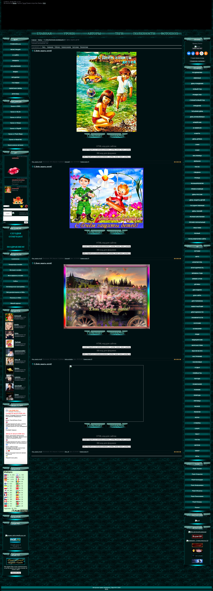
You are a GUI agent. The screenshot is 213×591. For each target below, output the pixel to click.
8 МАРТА (197, 133)
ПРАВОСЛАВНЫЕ (197, 189)
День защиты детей (37, 161)
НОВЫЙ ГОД (197, 89)
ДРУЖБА (197, 284)
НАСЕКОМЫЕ (197, 362)
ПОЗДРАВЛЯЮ (197, 72)
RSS (44, 3)
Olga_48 (67, 451)
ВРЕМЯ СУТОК (197, 279)
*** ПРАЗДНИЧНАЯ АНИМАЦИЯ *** (54, 40)
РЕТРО (197, 417)
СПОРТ (197, 428)
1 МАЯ (197, 144)
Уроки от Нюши (15, 123)
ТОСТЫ (197, 439)
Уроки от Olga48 (15, 128)
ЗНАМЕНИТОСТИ (197, 317)
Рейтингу (57, 47)
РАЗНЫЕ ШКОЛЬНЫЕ (197, 216)
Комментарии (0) (84, 161)
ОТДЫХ (197, 367)
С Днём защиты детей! (43, 51)
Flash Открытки (197, 474)
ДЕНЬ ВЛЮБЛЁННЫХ (197, 117)
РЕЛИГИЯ (197, 412)
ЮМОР (197, 450)
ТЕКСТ (197, 434)
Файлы (40, 40)
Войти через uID (197, 48)
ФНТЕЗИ (197, 445)
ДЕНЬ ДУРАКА (197, 139)
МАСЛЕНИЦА (197, 155)
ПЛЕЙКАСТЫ (197, 373)
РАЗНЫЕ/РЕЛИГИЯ (197, 183)
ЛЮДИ (197, 334)
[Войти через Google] (202, 53)
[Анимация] (69, 35)
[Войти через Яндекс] (197, 53)
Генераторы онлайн (15, 264)
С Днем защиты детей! (43, 263)
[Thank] (95, 136)
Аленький (67, 161)
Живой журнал (15, 303)
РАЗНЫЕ (197, 233)
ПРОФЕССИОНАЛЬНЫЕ (197, 222)
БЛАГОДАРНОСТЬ (197, 267)
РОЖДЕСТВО (197, 94)
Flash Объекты (197, 491)
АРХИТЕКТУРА (197, 262)
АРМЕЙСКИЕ (197, 122)
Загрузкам (75, 47)
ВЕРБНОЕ (197, 161)
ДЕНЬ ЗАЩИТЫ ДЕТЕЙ (197, 200)
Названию (50, 47)
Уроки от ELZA (15, 112)
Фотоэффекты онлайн (15, 275)
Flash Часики (197, 468)
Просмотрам (84, 47)
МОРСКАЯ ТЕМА (197, 345)
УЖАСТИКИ (197, 228)
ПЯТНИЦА (197, 401)
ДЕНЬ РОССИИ (197, 194)
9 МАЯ (197, 150)
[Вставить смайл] (21, 206)
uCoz (106, 589)
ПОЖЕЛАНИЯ (197, 384)
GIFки (197, 456)
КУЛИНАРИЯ (197, 328)
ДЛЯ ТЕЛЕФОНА (197, 301)
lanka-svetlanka (69, 359)
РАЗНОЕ (197, 406)
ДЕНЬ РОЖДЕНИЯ (197, 83)
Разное (197, 507)
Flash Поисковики (197, 496)
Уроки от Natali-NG (15, 139)
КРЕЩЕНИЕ (197, 105)
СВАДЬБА (197, 172)
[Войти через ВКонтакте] (189, 53)
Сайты (15, 281)
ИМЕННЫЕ (197, 78)
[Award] (118, 136)
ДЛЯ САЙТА (197, 295)
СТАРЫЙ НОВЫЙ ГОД (197, 100)
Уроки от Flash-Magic (15, 134)
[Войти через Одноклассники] (206, 53)
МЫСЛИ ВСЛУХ (197, 351)
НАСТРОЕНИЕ (197, 356)
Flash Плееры (197, 502)
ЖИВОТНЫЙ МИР (197, 306)
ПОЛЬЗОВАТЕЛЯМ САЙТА (197, 239)
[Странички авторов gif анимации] (94, 35)
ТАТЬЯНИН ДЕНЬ (197, 111)
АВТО (197, 256)
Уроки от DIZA (15, 106)
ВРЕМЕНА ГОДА (197, 273)
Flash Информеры (197, 485)
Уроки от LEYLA (15, 117)
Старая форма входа (197, 58)
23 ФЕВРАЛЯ (197, 128)
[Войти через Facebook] (193, 53)
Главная (33, 40)
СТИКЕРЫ (197, 423)
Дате (43, 47)
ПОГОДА (197, 378)
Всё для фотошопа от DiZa (16, 292)
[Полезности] (144, 35)
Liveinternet (15, 259)
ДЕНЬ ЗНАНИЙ (197, 211)
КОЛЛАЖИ (197, 323)
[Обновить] (26, 206)
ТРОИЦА (197, 178)
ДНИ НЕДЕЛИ (197, 290)
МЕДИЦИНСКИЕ (197, 340)
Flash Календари (197, 479)
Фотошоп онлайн (15, 270)
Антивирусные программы (15, 286)
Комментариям (66, 47)
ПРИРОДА (197, 395)
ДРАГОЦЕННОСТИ (197, 312)
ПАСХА (197, 167)
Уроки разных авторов (15, 145)
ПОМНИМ (197, 389)
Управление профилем (197, 61)
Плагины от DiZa (15, 298)
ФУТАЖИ (197, 251)
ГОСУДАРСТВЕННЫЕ (197, 205)
